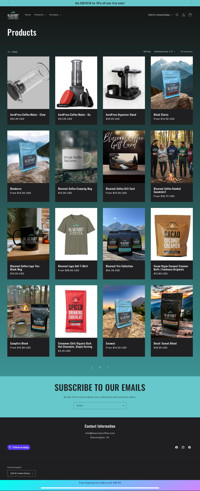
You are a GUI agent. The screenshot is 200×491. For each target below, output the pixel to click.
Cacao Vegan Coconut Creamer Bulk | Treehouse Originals (171, 267)
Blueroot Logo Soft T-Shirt (73, 266)
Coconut (110, 343)
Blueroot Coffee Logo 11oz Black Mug (25, 267)
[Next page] (108, 367)
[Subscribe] (123, 405)
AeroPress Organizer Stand (121, 114)
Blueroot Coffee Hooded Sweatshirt (167, 190)
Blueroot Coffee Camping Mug (75, 188)
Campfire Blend (19, 343)
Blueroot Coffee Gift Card (120, 188)
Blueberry (16, 188)
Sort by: (147, 51)
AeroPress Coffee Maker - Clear (28, 114)
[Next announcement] (191, 3)
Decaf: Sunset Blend (165, 343)
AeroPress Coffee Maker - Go (74, 114)
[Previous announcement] (8, 3)
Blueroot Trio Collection (119, 266)
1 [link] (92, 367)
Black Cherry (161, 114)
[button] (40, 15)
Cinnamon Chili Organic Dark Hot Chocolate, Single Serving (75, 345)
